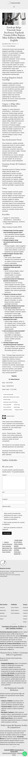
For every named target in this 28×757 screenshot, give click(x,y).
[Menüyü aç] (14, 7)
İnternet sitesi (6, 506)
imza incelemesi (7, 407)
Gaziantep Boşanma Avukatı (9, 753)
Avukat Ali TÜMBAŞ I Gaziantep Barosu (14, 750)
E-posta (5, 499)
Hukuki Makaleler (11, 46)
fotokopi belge (6, 399)
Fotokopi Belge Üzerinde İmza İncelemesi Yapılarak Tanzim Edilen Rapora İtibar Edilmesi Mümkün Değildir (14, 34)
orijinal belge (17, 407)
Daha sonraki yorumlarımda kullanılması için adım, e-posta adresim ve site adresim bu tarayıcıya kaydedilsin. (13, 516)
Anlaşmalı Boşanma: (7, 663)
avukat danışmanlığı (8, 394)
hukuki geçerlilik (7, 404)
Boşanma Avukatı (15, 3)
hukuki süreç (17, 404)
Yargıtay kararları (19, 409)
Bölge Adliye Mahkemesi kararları (11, 397)
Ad (3, 492)
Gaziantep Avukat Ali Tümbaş (10, 402)
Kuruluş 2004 (14, 751)
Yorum (4, 475)
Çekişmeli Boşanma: (7, 675)
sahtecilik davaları (7, 409)
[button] (24, 754)
